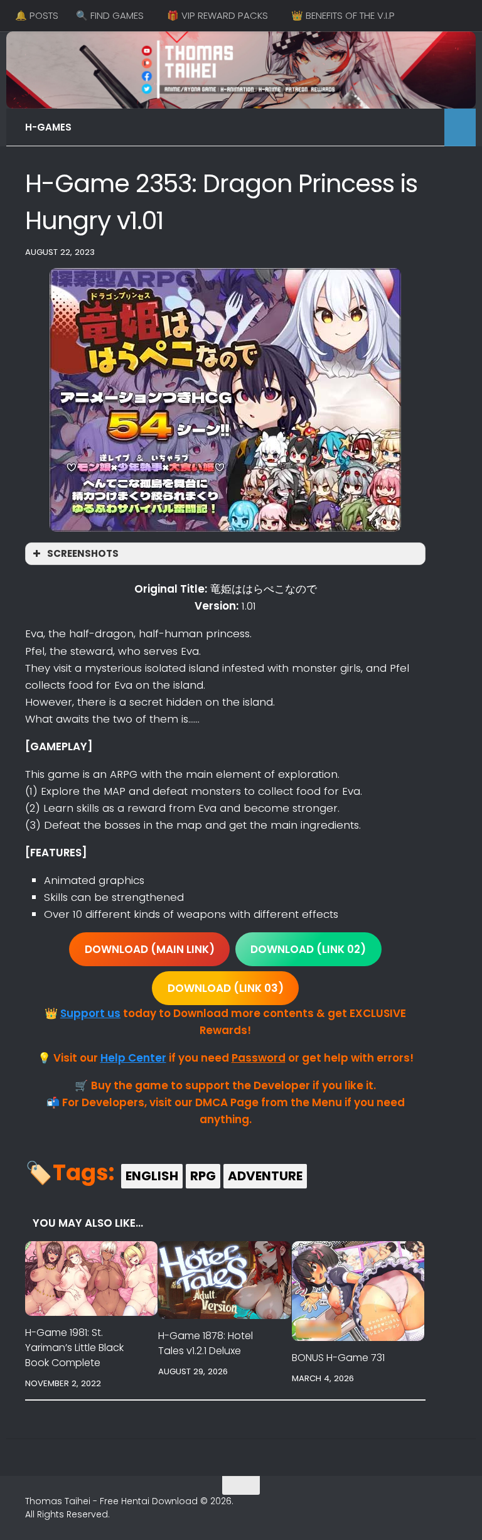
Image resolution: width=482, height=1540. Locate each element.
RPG (203, 1176)
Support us (90, 1013)
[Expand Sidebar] (460, 127)
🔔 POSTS (36, 15)
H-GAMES (48, 127)
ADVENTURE (265, 1176)
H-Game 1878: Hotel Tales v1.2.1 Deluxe (205, 1343)
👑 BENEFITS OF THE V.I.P (343, 15)
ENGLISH (152, 1176)
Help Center (133, 1057)
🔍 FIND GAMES (110, 15)
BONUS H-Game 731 (338, 1357)
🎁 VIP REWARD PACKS (217, 15)
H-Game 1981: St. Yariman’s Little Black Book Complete (74, 1347)
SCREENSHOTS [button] (83, 553)
